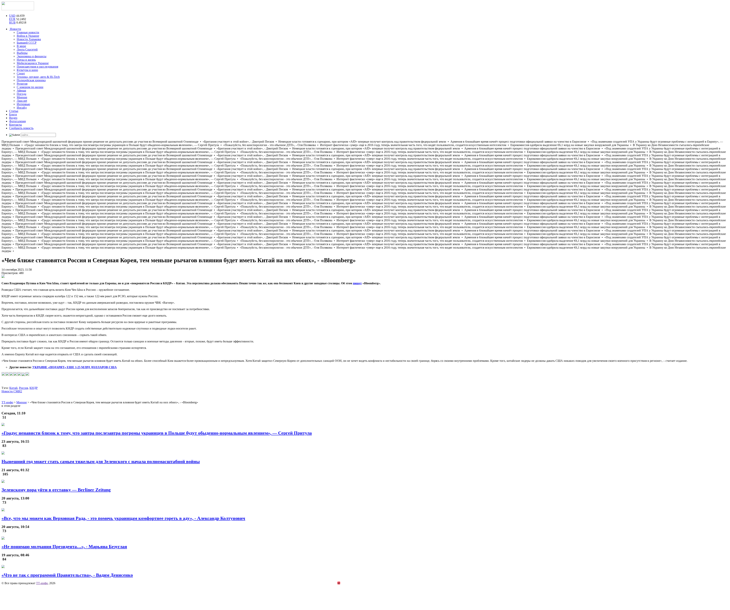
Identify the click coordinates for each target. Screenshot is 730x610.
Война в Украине (28, 35)
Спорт (21, 73)
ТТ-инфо (42, 583)
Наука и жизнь (26, 59)
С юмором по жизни (30, 87)
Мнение (22, 97)
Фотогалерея (17, 121)
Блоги (13, 114)
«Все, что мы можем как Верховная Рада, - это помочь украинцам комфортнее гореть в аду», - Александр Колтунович (123, 518)
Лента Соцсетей (27, 49)
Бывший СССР (26, 42)
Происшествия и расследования (37, 66)
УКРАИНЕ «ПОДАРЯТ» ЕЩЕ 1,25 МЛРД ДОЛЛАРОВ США (74, 367)
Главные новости (28, 32)
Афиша (21, 90)
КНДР (33, 388)
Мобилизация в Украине (33, 63)
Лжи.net (22, 100)
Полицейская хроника (31, 80)
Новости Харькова (29, 39)
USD (12, 15)
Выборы (22, 53)
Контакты (15, 124)
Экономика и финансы (31, 56)
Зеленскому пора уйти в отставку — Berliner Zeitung (56, 489)
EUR (12, 19)
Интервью (23, 104)
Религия (22, 83)
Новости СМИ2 (12, 391)
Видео (13, 117)
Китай (13, 388)
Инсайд (22, 107)
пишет (357, 283)
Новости (15, 29)
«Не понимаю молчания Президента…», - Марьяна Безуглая (64, 546)
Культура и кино (27, 70)
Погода (21, 94)
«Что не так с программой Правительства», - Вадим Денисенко (67, 575)
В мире (21, 46)
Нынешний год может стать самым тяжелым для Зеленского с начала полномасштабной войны (101, 461)
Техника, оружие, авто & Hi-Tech (38, 76)
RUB (12, 22)
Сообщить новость (21, 128)
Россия (23, 388)
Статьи (13, 111)
